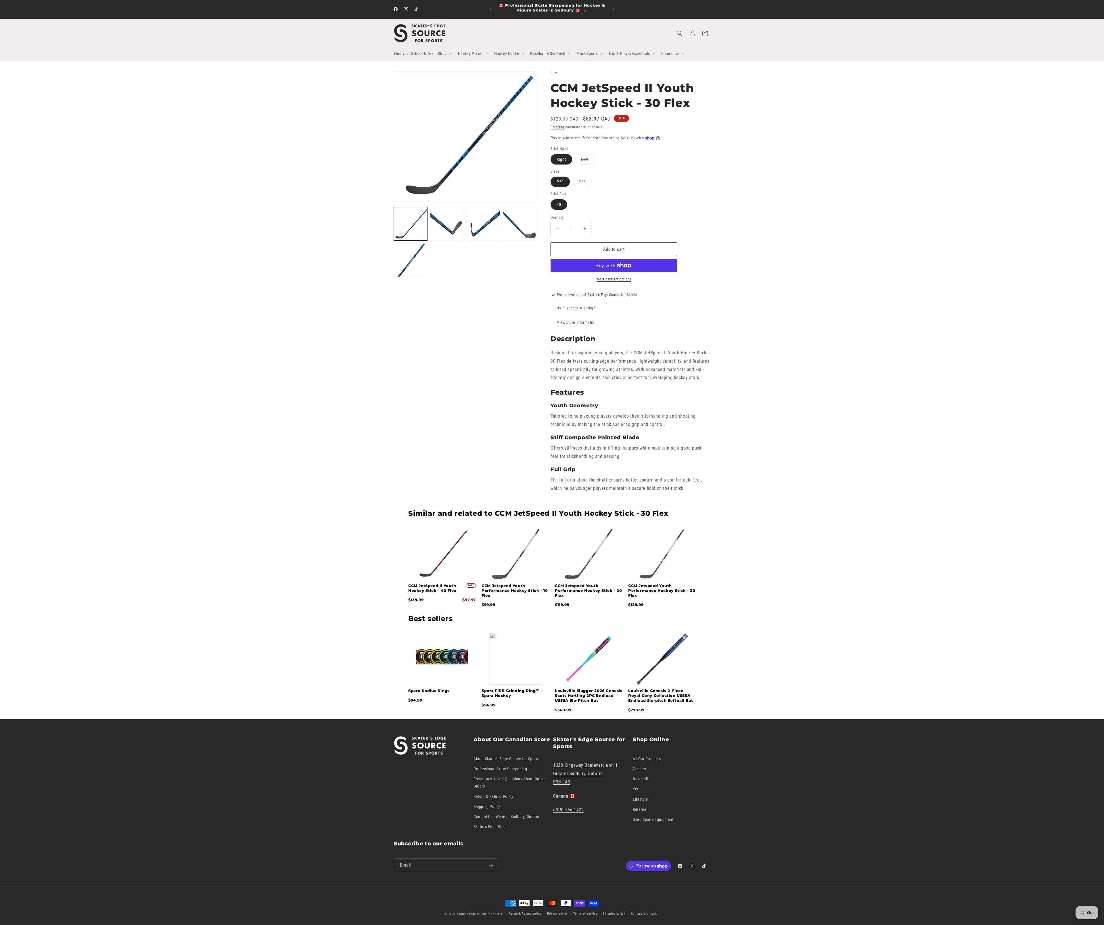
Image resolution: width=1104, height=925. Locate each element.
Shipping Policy (487, 806)
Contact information (645, 914)
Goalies (639, 769)
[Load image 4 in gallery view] (519, 223)
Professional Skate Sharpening (500, 769)
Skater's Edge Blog (490, 826)
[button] (422, 53)
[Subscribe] (490, 865)
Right (561, 159)
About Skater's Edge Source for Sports (506, 758)
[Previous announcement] (490, 9)
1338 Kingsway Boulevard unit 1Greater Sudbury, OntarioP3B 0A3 (585, 773)
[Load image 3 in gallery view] (483, 223)
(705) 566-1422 (568, 810)
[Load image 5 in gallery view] (410, 260)
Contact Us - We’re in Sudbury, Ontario (506, 816)
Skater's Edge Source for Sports (479, 914)
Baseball (640, 779)
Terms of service (585, 914)
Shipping (557, 127)
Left (588, 161)
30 (559, 204)
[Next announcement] (613, 9)
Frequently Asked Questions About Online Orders (510, 782)
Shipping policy (614, 914)
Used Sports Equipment (653, 819)
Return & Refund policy (525, 914)
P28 (585, 183)
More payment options (614, 279)
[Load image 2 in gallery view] (446, 223)
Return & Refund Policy (493, 796)
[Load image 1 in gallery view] (410, 223)
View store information (577, 322)
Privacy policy (557, 914)
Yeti (636, 789)
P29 (560, 181)
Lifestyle (640, 799)
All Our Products (647, 758)
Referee (639, 809)
